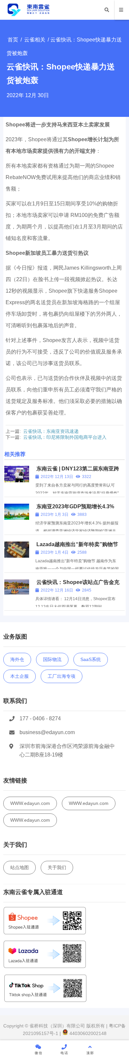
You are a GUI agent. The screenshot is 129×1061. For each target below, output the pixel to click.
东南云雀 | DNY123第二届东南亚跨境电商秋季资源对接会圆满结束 (77, 471)
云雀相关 (34, 39)
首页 (13, 39)
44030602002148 (87, 1033)
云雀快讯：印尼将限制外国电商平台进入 (65, 437)
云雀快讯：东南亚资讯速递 (51, 431)
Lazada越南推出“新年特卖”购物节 (77, 544)
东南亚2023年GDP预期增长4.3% (75, 506)
